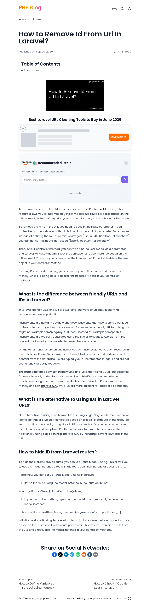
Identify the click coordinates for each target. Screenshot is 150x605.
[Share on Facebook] (54, 554)
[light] (129, 9)
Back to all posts (31, 19)
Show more (31, 70)
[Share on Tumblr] (89, 554)
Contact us (120, 598)
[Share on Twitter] (60, 554)
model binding (107, 209)
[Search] (122, 9)
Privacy (81, 598)
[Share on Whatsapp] (78, 554)
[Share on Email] (95, 554)
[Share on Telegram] (72, 554)
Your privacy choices (99, 598)
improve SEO (49, 386)
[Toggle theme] (126, 163)
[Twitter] (129, 598)
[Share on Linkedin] (66, 554)
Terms (70, 598)
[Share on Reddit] (83, 554)
